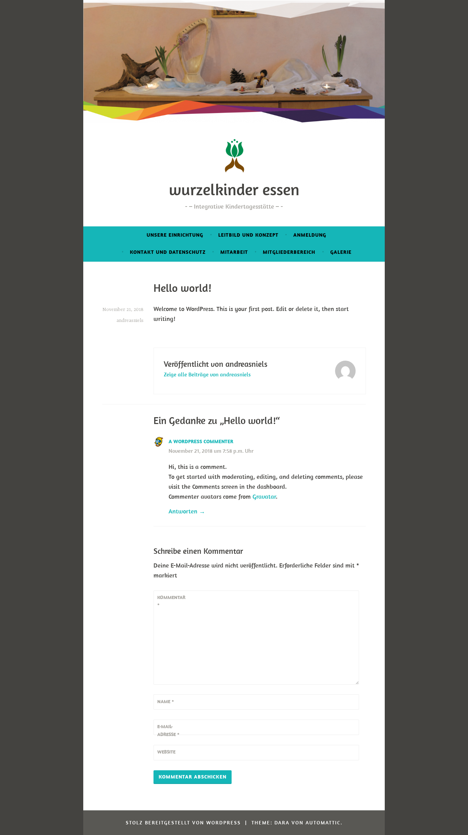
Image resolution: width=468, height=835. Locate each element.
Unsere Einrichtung (175, 235)
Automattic (323, 822)
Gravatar (264, 496)
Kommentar (171, 601)
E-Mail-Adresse (168, 730)
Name (165, 701)
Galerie (341, 252)
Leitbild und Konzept (248, 235)
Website (166, 752)
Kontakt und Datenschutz (168, 252)
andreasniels (130, 320)
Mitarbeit (234, 252)
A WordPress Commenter (201, 441)
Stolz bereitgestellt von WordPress (183, 822)
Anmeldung (309, 235)
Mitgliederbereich (289, 252)
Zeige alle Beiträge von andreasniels (207, 374)
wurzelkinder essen (234, 189)
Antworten (183, 511)
